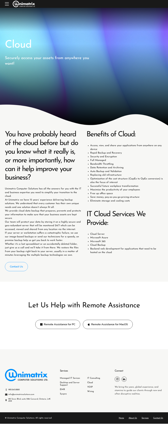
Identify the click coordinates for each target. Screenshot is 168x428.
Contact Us (158, 418)
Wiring (90, 391)
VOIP (90, 387)
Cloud (90, 383)
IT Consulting (93, 378)
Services (145, 418)
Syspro (63, 394)
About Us (133, 418)
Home (121, 418)
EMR (62, 389)
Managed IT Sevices (70, 378)
